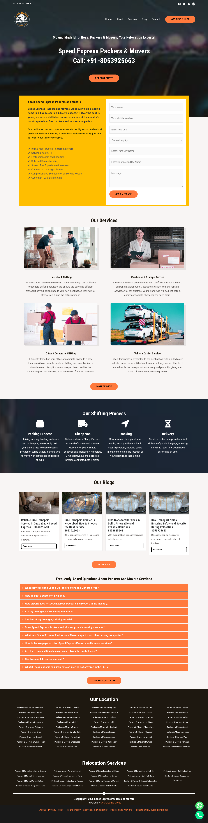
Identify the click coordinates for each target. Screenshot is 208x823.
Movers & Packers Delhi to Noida (104, 786)
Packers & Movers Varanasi (177, 742)
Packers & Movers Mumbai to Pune (30, 781)
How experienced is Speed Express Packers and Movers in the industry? (66, 603)
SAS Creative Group (110, 802)
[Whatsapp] (199, 806)
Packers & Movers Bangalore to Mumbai (67, 786)
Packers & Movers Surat (177, 727)
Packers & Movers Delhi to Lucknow (177, 771)
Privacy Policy (55, 809)
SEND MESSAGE (123, 194)
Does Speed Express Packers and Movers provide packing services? (65, 627)
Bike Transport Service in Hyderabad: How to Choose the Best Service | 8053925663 (81, 525)
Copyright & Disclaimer (95, 809)
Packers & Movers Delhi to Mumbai (30, 776)
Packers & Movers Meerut (141, 737)
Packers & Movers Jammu (104, 747)
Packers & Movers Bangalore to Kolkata (104, 771)
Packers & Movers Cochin (67, 712)
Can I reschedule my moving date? (45, 659)
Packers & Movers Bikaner (30, 747)
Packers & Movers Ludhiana (141, 722)
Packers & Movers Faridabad (67, 737)
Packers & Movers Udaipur (177, 732)
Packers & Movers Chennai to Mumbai (104, 781)
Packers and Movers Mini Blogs (151, 809)
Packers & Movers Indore (104, 732)
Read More (27, 546)
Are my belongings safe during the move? (49, 611)
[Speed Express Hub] (22, 19)
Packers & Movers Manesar (141, 732)
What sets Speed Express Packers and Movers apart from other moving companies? (74, 635)
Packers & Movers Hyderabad (104, 727)
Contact (156, 19)
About (119, 19)
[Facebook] (179, 3)
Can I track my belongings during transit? (48, 619)
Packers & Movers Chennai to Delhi (140, 771)
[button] (180, 19)
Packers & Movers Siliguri (177, 722)
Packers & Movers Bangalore (30, 722)
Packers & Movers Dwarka (67, 727)
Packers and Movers (121, 809)
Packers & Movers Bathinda (31, 727)
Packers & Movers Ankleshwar (31, 717)
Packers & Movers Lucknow (141, 717)
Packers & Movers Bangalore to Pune (30, 786)
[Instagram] (188, 3)
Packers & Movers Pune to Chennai (67, 771)
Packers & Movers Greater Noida (177, 747)
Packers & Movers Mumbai (140, 742)
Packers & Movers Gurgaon (104, 707)
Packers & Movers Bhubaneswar (31, 742)
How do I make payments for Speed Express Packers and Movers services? (69, 643)
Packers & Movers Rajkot (177, 717)
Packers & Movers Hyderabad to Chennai (67, 781)
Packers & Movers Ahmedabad (30, 707)
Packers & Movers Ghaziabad (67, 742)
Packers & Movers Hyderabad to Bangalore (140, 781)
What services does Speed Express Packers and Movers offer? (62, 587)
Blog (144, 19)
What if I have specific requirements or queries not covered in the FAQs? (67, 667)
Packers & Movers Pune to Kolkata (104, 776)
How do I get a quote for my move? (45, 595)
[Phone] (199, 815)
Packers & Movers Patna (177, 707)
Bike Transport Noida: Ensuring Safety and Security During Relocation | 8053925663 (169, 525)
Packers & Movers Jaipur (104, 737)
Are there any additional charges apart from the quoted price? (61, 651)
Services (132, 19)
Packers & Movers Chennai (67, 707)
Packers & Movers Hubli (104, 722)
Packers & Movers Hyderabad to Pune (67, 776)
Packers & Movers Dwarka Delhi (67, 732)
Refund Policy (73, 809)
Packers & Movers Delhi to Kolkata (141, 776)
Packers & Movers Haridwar (104, 717)
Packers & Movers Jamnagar (104, 742)
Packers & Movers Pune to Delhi (140, 786)
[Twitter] (184, 3)
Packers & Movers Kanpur (141, 707)
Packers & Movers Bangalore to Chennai (30, 771)
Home (108, 19)
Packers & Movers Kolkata (140, 712)
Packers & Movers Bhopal (30, 737)
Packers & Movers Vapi (177, 737)
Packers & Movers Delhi (67, 722)
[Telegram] (193, 3)
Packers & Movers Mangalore (140, 727)
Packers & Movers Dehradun (67, 717)
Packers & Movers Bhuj (31, 732)
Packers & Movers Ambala (30, 712)
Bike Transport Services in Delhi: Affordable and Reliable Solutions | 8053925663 (124, 525)
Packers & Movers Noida (141, 747)
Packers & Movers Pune (177, 712)
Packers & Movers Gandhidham (104, 712)
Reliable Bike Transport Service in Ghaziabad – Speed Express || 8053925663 (39, 523)
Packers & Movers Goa (67, 747)
